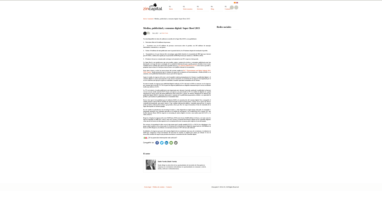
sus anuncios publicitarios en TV (187, 65)
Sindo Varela (165, 33)
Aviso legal (147, 187)
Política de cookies (158, 187)
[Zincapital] (152, 7)
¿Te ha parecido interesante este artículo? (162, 138)
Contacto (169, 187)
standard (150, 19)
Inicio (145, 19)
